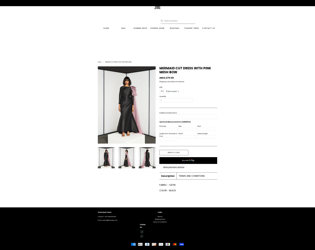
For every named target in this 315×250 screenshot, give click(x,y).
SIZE (161, 87)
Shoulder (162, 126)
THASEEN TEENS (191, 28)
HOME (106, 28)
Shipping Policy (160, 219)
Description (168, 175)
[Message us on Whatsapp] (142, 237)
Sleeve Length (202, 134)
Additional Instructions (168, 113)
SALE (123, 28)
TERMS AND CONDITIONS (192, 175)
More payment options (173, 167)
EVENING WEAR (157, 28)
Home (99, 62)
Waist (180, 134)
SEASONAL (174, 28)
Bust (199, 126)
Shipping (162, 82)
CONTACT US (208, 28)
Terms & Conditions (160, 222)
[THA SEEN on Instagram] (142, 232)
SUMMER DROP (140, 28)
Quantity (162, 96)
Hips (180, 126)
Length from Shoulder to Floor (168, 135)
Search (160, 217)
